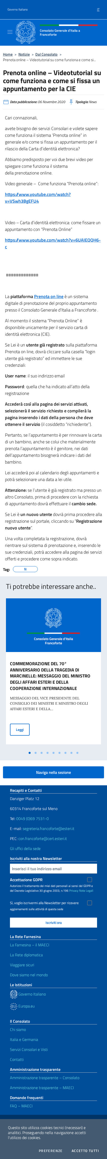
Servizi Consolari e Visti (29, 1049)
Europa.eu (26, 1006)
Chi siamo (18, 1029)
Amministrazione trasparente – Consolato (44, 1078)
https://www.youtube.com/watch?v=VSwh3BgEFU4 (38, 197)
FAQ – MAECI (21, 1106)
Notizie (24, 54)
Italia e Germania (24, 1039)
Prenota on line (48, 296)
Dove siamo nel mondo (29, 975)
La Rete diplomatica (26, 955)
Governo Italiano (17, 9)
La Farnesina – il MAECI (29, 945)
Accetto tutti (85, 1151)
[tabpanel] (53, 673)
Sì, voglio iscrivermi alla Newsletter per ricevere (44, 903)
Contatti (17, 1059)
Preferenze (51, 1151)
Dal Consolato (46, 54)
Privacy (73, 890)
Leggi (23, 729)
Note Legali (86, 890)
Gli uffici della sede (25, 848)
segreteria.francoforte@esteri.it (48, 828)
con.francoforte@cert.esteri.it (42, 838)
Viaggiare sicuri (22, 965)
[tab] (30, 753)
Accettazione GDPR (26, 880)
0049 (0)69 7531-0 (32, 819)
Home (8, 54)
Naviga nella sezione (53, 772)
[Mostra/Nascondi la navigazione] (10, 32)
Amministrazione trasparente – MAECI (42, 1088)
